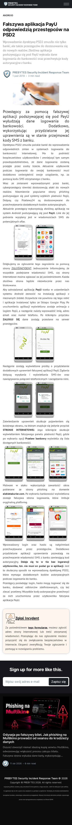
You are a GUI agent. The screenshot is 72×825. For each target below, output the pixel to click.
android (8, 15)
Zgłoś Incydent (27, 618)
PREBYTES (29, 782)
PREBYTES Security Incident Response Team (31, 778)
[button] (66, 4)
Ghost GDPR (49, 799)
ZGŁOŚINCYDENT (21, 268)
